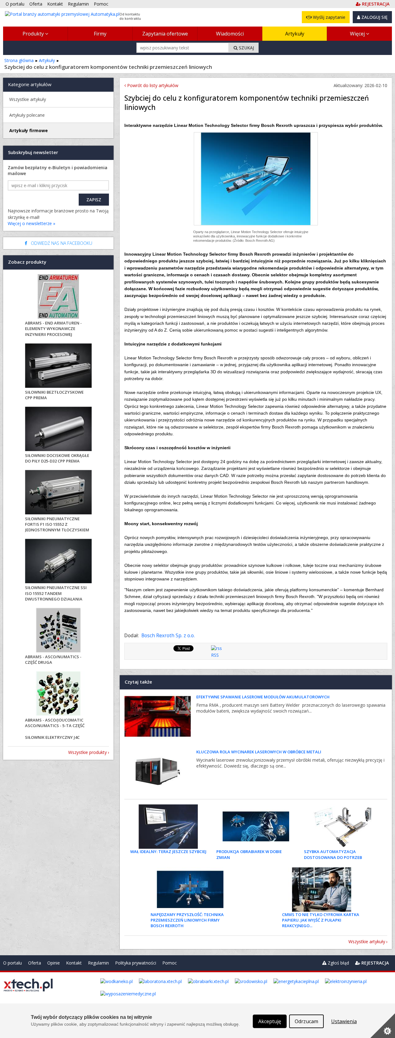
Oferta (34, 963)
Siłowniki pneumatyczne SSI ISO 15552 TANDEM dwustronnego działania (56, 593)
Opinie (53, 963)
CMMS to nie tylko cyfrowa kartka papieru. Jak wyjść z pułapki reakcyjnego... (320, 920)
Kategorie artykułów (30, 84)
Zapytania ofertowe (165, 33)
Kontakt (74, 963)
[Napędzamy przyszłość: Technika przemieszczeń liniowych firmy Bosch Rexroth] (190, 889)
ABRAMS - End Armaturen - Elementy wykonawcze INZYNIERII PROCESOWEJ (53, 328)
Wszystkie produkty (87, 752)
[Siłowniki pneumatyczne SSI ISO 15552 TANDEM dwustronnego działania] (58, 562)
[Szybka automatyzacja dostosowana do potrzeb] (343, 826)
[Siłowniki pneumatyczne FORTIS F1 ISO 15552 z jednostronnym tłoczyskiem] (58, 493)
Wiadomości (230, 33)
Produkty (34, 33)
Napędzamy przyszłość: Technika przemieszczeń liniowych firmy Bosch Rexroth (187, 920)
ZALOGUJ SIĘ (374, 17)
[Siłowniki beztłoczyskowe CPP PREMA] (58, 366)
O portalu (12, 963)
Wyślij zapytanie (328, 17)
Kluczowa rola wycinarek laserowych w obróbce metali (258, 752)
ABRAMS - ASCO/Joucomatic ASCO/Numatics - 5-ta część (55, 722)
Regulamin (98, 963)
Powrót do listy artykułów (152, 85)
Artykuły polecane (27, 115)
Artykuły (294, 33)
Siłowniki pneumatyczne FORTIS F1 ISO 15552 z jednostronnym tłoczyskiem (57, 524)
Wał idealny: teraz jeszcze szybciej (168, 851)
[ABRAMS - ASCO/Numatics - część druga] (58, 631)
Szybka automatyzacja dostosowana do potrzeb (333, 854)
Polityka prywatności (135, 963)
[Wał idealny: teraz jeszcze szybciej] (168, 826)
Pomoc (169, 963)
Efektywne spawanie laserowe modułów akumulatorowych (263, 697)
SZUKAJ (246, 48)
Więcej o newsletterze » (31, 223)
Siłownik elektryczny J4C (52, 737)
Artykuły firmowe (28, 130)
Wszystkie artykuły (366, 941)
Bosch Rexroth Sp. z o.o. (168, 635)
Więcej (358, 33)
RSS (215, 655)
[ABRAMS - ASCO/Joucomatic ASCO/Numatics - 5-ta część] (58, 694)
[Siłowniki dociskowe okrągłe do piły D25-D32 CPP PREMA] (58, 430)
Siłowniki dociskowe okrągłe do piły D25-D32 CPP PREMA (57, 458)
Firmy (100, 33)
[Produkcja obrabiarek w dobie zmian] (255, 826)
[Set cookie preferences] (382, 1025)
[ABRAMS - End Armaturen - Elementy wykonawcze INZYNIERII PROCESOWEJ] (58, 297)
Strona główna (19, 60)
